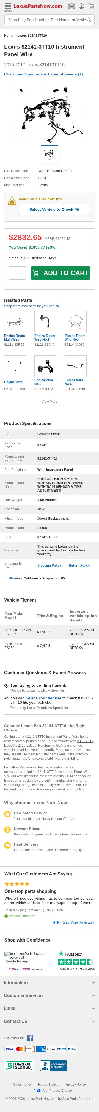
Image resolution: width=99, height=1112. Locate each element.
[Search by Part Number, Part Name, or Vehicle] (89, 19)
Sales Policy (22, 1084)
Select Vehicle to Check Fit (54, 209)
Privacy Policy (75, 1084)
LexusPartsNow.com (19, 767)
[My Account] (81, 6)
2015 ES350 (27, 745)
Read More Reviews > (78, 922)
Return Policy (79, 565)
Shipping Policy (49, 565)
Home (8, 36)
